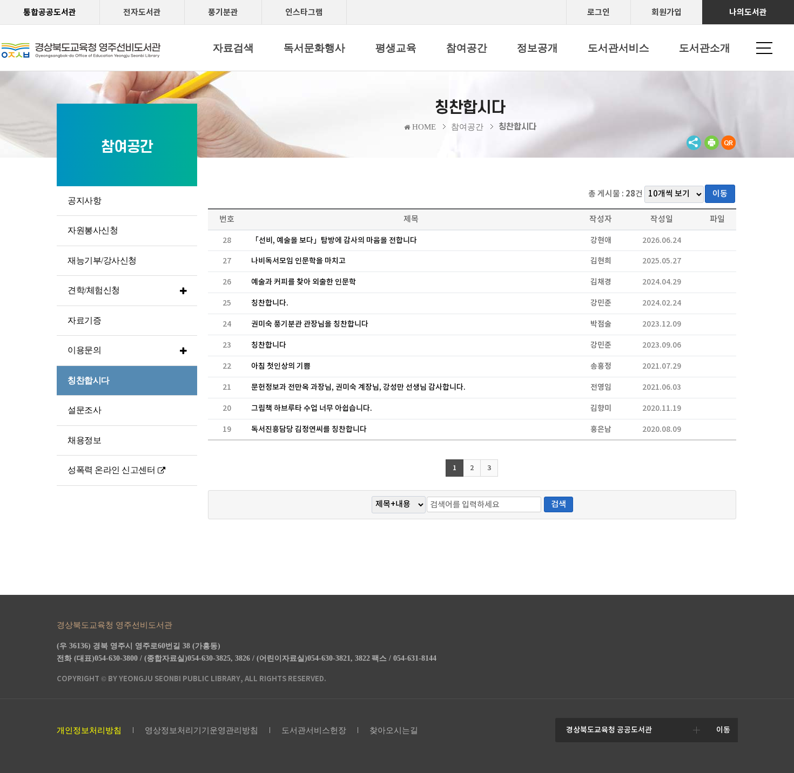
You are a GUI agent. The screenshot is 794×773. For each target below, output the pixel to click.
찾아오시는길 (393, 730)
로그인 (598, 12)
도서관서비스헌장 (313, 730)
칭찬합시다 (517, 127)
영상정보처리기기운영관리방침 (201, 730)
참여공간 (467, 127)
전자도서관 (142, 12)
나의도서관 (748, 12)
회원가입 (666, 12)
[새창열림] (711, 148)
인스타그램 (304, 12)
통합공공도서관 (49, 12)
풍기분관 (223, 12)
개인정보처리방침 (89, 730)
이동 (720, 193)
